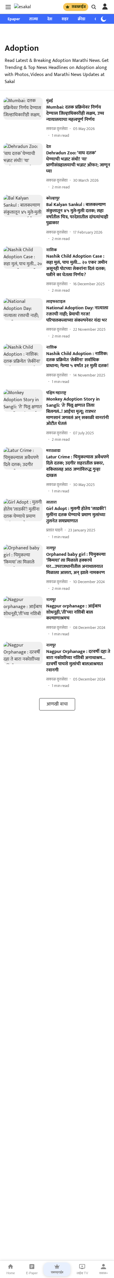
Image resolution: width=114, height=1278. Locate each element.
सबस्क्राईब (79, 7)
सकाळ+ (103, 1273)
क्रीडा (81, 19)
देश (49, 19)
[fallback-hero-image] (25, 117)
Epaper (14, 19)
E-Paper (32, 1273)
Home (10, 1273)
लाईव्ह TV (82, 1273)
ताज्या (33, 19)
